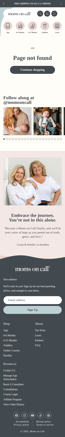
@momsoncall (17, 102)
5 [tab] (15, 139)
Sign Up (32, 309)
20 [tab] (61, 139)
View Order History (13, 404)
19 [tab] (58, 139)
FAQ (37, 345)
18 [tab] (55, 139)
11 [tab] (34, 139)
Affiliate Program (12, 399)
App (5, 330)
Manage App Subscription (10, 377)
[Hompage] (32, 268)
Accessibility (22, 421)
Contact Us (9, 370)
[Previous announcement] (3, 3)
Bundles (7, 355)
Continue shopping (32, 69)
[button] (40, 14)
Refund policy (43, 421)
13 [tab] (40, 139)
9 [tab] (27, 139)
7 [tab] (21, 139)
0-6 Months (9, 335)
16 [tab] (49, 139)
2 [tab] (6, 139)
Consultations (10, 389)
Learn (38, 335)
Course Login (10, 394)
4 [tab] (12, 139)
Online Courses (11, 350)
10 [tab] (31, 139)
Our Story (40, 330)
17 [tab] (52, 139)
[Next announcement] (61, 3)
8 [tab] (24, 139)
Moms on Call (37, 431)
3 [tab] (9, 139)
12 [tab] (37, 139)
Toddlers (7, 345)
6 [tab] (18, 139)
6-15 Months (10, 340)
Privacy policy (21, 425)
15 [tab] (46, 139)
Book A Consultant (13, 384)
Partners (39, 340)
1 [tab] (3, 139)
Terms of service (45, 425)
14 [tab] (43, 139)
